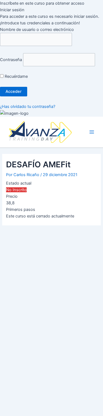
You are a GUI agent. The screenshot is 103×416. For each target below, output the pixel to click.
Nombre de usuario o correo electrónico (37, 29)
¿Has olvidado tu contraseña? (27, 106)
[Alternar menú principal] (92, 132)
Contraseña (11, 59)
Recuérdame (16, 76)
